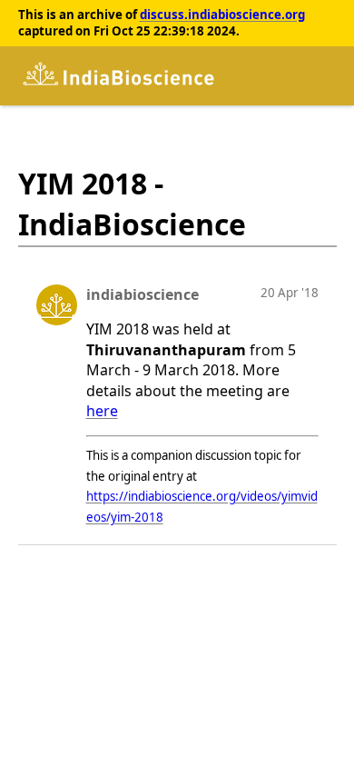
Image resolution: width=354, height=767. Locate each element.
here (102, 411)
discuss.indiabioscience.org (222, 14)
